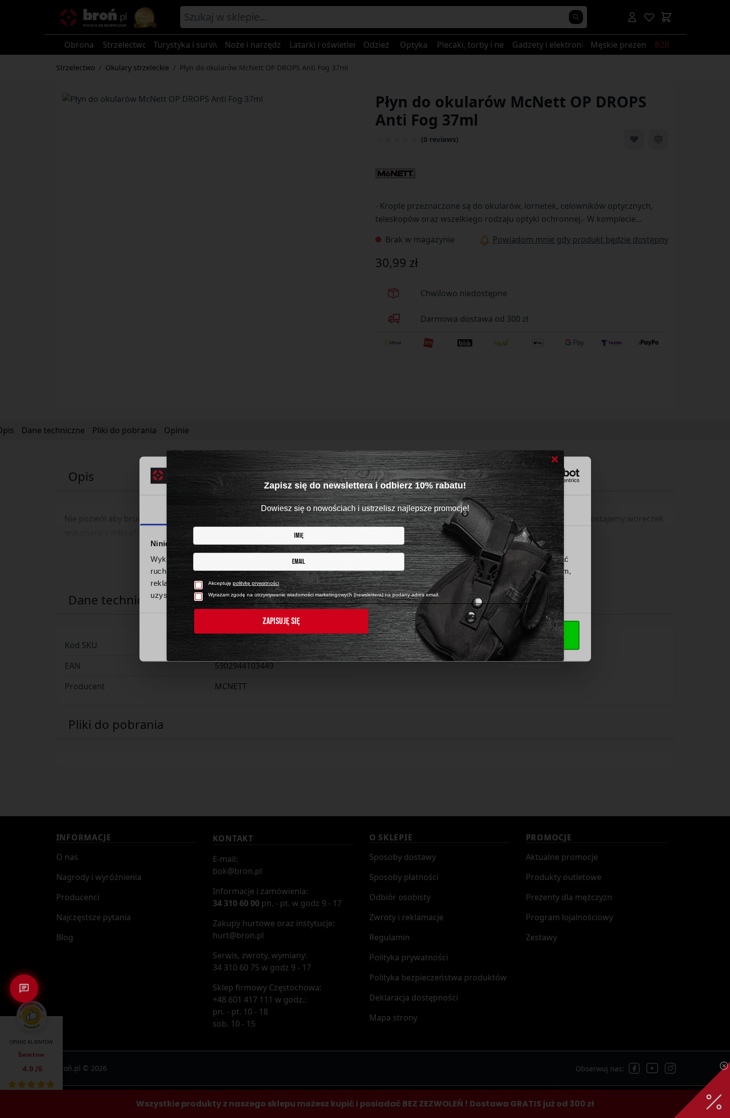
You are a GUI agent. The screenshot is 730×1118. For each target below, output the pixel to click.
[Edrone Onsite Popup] (365, 559)
